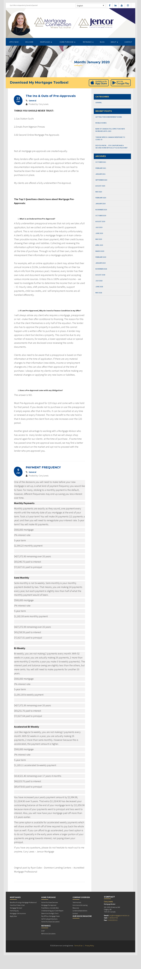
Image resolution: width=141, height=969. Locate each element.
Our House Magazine (82, 916)
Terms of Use (78, 946)
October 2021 (100, 162)
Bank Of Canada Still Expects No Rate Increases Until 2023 (110, 130)
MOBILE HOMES (100, 123)
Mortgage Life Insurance (18, 913)
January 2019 (100, 263)
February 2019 (100, 257)
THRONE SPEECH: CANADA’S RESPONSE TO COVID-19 (110, 138)
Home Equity (14, 911)
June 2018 (99, 287)
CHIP (42, 931)
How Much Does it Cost (17, 905)
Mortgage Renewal (16, 908)
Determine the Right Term (50, 913)
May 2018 (98, 293)
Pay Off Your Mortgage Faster (50, 916)
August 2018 (100, 275)
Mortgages (45, 42)
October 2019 (100, 215)
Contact (128, 42)
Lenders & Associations (80, 911)
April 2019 (99, 245)
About (114, 42)
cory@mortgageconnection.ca (119, 915)
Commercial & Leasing (80, 905)
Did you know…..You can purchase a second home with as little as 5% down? (111, 146)
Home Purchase (67, 42)
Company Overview (81, 897)
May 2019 (98, 239)
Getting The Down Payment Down (108, 117)
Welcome (29, 42)
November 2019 (101, 210)
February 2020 (100, 198)
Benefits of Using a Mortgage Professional (23, 902)
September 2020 (101, 180)
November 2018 (101, 269)
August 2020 (100, 186)
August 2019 (100, 221)
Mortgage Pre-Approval (48, 905)
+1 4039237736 (113, 918)
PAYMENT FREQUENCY (43, 467)
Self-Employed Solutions (49, 919)
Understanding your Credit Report (52, 911)
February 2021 (100, 168)
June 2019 (99, 233)
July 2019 (98, 227)
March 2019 (99, 251)
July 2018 (98, 281)
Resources (76, 908)
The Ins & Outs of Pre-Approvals (51, 96)
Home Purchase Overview (49, 902)
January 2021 (100, 174)
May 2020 (98, 192)
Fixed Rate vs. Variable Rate (50, 908)
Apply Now (14, 42)
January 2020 (100, 204)
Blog (102, 42)
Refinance (87, 42)
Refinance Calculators (48, 934)
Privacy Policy (89, 946)
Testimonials (77, 902)
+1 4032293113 (112, 920)
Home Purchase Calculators (50, 922)
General (32, 100)
